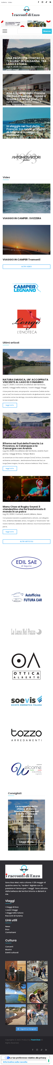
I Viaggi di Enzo (12, 907)
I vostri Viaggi (11, 910)
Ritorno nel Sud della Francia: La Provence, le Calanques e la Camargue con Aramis (23, 446)
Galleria (4, 2)
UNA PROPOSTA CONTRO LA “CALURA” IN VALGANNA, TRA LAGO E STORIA (26, 61)
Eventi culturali (11, 952)
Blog (21, 137)
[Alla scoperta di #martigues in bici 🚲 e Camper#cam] (37, 1014)
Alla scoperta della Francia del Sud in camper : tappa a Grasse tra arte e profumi (26, 96)
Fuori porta (25, 101)
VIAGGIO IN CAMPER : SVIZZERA (22, 218)
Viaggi (43, 387)
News (39, 514)
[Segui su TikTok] (46, 2)
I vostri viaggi (34, 387)
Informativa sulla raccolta (15, 1062)
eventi (5, 387)
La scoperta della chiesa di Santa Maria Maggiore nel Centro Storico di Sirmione (26, 811)
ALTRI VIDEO (26, 266)
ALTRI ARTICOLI (26, 541)
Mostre (8, 949)
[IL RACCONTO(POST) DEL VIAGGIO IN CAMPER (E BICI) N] (15, 1014)
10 (35, 846)
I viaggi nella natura (18, 387)
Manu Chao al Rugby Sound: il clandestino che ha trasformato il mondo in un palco (24, 509)
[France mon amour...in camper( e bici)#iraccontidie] (15, 993)
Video (10, 2)
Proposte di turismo (22, 104)
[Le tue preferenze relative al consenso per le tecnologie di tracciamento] (48, 1060)
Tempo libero (29, 454)
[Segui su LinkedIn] (50, 2)
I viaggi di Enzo (15, 454)
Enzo (7, 929)
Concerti (19, 384)
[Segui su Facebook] (38, 2)
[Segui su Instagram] (42, 2)
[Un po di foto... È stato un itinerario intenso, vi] (37, 993)
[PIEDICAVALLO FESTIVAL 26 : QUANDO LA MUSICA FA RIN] (37, 971)
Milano (33, 514)
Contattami (10, 932)
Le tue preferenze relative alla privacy (28, 1058)
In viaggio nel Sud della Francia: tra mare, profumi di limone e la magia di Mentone (25, 130)
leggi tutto (10, 405)
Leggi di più (26, 842)
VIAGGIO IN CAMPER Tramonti (21, 259)
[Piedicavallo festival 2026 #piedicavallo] (15, 971)
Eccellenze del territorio (31, 66)
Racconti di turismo (14, 916)
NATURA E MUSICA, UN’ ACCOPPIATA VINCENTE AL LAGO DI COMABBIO (25, 381)
